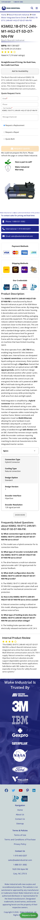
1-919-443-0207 (6, 2)
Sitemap (20, 823)
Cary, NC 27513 (20, 873)
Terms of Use (20, 835)
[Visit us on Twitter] (13, 790)
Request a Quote (29, 915)
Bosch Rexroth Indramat (19, 14)
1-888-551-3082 (18, 2)
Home (3, 14)
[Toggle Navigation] (37, 8)
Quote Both (10, 139)
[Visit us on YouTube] (20, 790)
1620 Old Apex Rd (20, 869)
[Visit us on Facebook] (6, 790)
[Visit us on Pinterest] (27, 790)
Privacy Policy (20, 844)
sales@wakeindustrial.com (22, 236)
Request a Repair (12, 132)
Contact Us (20, 819)
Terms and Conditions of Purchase (20, 839)
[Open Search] (32, 8)
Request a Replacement (14, 125)
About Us (20, 814)
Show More (20, 515)
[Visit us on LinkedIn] (34, 790)
